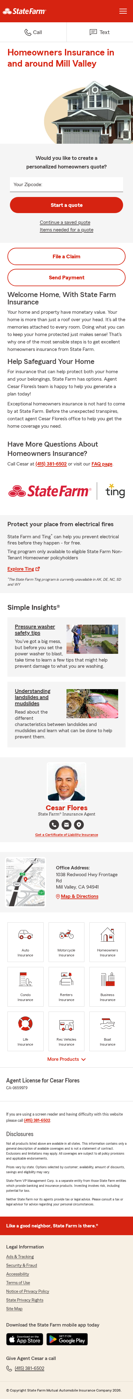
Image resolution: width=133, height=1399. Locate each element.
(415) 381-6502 (51, 463)
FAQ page (102, 463)
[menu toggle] (123, 11)
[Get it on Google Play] (67, 1339)
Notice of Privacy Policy (27, 1291)
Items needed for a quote (66, 229)
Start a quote (67, 205)
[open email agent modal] (66, 825)
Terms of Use (18, 1283)
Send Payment (66, 277)
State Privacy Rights (24, 1300)
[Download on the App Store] (24, 1339)
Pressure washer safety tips (35, 630)
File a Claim (66, 256)
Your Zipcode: (28, 184)
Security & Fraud (21, 1265)
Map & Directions (79, 896)
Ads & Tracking (20, 1257)
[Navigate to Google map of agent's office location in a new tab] (79, 825)
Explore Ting (20, 568)
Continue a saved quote (65, 222)
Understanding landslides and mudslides (32, 697)
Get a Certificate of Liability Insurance (66, 835)
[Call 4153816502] (54, 825)
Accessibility (17, 1274)
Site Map (14, 1309)
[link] (33, 11)
